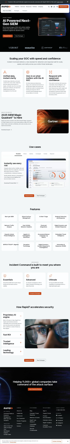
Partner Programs (21, 421)
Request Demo (63, 6)
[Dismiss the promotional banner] (68, 2)
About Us (19, 411)
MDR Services (7, 418)
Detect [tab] (25, 153)
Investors (19, 423)
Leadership (19, 413)
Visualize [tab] (18, 153)
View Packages (19, 36)
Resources (29, 6)
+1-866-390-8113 (60, 410)
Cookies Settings (57, 441)
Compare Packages (35, 293)
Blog (31, 411)
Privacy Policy (13, 442)
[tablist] (35, 154)
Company (40, 6)
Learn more (60, 2)
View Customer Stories (35, 389)
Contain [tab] (45, 153)
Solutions (6, 420)
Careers (19, 426)
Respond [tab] (52, 153)
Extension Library (47, 420)
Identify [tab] (31, 153)
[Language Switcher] (51, 6)
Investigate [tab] (38, 153)
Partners (35, 6)
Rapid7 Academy (47, 422)
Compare (24, 10)
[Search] (49, 6)
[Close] (67, 441)
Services (22, 6)
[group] (35, 48)
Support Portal (47, 413)
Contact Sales (7, 434)
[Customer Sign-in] (57, 6)
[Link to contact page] (54, 6)
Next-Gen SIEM (7, 10)
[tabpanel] (35, 173)
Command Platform (9, 413)
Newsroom (19, 416)
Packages (16, 10)
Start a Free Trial (8, 426)
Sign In (45, 411)
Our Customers (21, 418)
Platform (17, 6)
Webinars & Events (35, 417)
